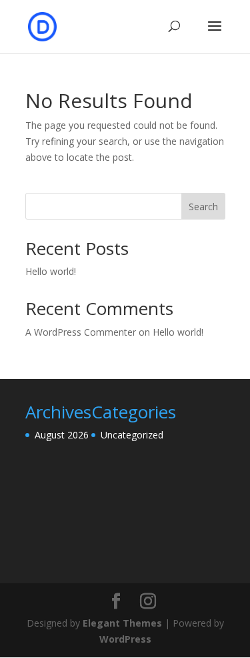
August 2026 (62, 434)
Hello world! (50, 271)
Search (203, 206)
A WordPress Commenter (80, 332)
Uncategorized (132, 434)
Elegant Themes (122, 623)
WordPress (125, 639)
